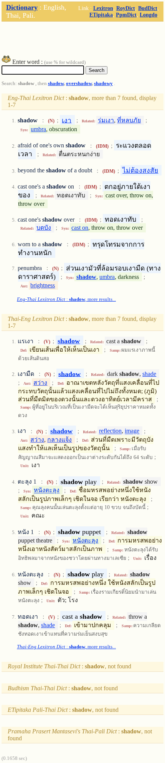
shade (149, 374)
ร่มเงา (106, 120)
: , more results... (66, 299)
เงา (66, 120)
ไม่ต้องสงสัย (140, 170)
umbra (38, 129)
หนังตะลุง (46, 490)
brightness (42, 285)
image (132, 431)
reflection (110, 431)
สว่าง (40, 382)
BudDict (147, 8)
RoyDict (125, 8)
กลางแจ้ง (59, 439)
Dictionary (22, 7)
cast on (79, 227)
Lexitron (103, 8)
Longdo (148, 15)
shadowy (103, 83)
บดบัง (43, 227)
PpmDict (126, 15)
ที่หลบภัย (129, 120)
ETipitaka (101, 15)
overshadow (79, 83)
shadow (56, 83)
